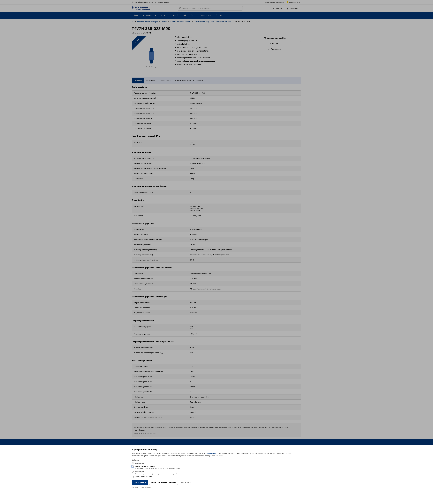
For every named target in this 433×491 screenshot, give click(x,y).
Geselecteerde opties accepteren (163, 482)
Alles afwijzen (186, 482)
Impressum (135, 487)
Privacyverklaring (212, 453)
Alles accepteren (140, 482)
